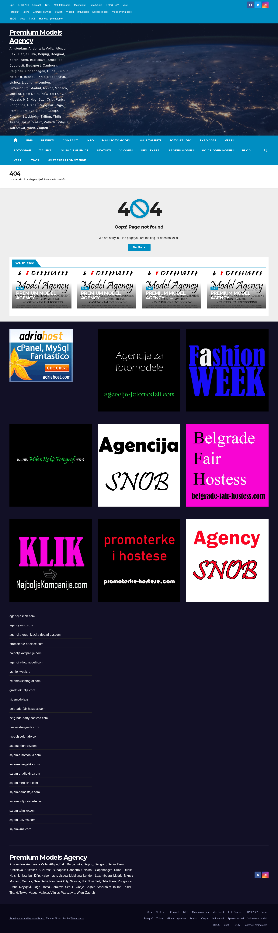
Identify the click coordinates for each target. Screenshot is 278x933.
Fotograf (14, 11)
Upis (11, 5)
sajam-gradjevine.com (24, 773)
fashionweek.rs (19, 671)
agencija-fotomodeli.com (26, 662)
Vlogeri (70, 11)
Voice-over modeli (122, 11)
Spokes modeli (100, 11)
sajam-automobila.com (25, 755)
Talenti (25, 11)
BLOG (12, 18)
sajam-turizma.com (22, 819)
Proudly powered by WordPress (27, 918)
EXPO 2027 (112, 5)
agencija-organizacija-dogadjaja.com (35, 634)
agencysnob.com (21, 625)
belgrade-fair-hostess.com (27, 708)
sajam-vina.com (20, 829)
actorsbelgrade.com (23, 745)
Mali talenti (80, 5)
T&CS (32, 18)
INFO (47, 5)
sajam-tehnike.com (22, 810)
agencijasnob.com (22, 616)
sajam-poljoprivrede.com (26, 801)
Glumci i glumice (42, 11)
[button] (265, 150)
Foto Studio (96, 5)
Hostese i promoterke (51, 18)
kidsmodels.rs (19, 699)
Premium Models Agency (48, 857)
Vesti (125, 5)
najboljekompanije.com (25, 653)
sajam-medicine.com (23, 782)
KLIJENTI (23, 5)
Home (13, 179)
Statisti (59, 11)
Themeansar (77, 918)
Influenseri (83, 11)
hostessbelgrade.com (24, 727)
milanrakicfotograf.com (24, 681)
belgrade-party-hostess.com (28, 718)
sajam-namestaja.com (24, 792)
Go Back (139, 247)
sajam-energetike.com (24, 764)
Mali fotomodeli (62, 5)
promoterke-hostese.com (26, 644)
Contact (36, 5)
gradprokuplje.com (22, 690)
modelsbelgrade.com (23, 736)
